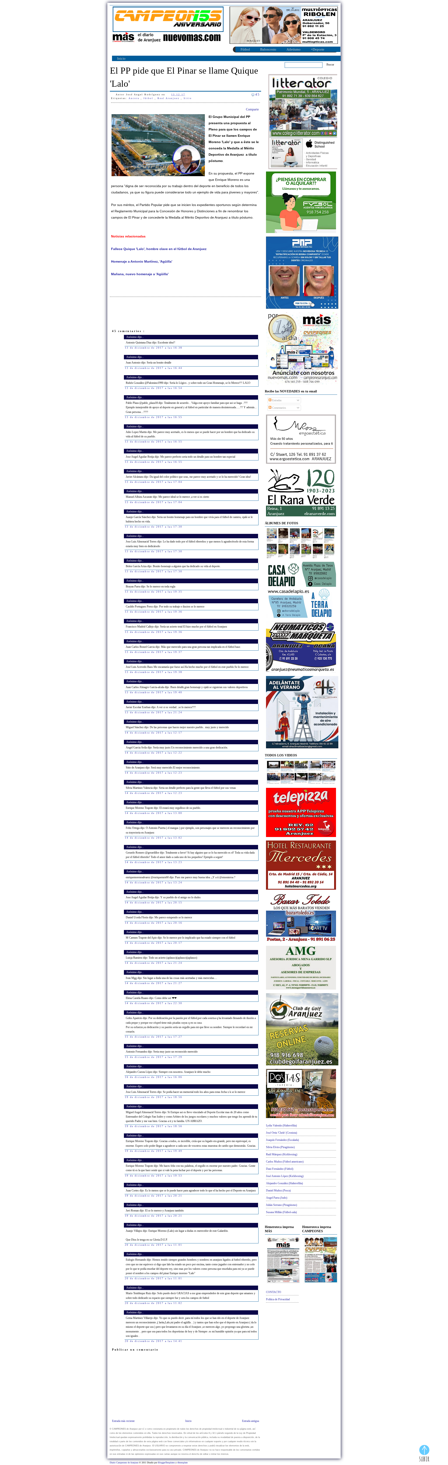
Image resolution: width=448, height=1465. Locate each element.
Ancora (135, 98)
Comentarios (278, 407)
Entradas (276, 400)
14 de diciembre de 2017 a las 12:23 (153, 772)
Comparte (252, 109)
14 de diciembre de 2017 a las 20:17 (153, 942)
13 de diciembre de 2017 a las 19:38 (153, 672)
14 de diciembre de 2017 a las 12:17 (153, 732)
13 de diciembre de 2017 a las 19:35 (153, 591)
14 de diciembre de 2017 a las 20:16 (153, 922)
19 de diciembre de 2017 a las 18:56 (153, 1097)
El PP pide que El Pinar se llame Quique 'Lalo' (184, 77)
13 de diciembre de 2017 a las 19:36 (153, 611)
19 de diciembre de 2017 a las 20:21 (153, 1195)
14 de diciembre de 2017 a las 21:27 (153, 983)
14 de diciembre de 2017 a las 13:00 (153, 813)
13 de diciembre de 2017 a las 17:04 (153, 481)
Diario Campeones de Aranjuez (124, 1462)
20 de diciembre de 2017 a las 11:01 (153, 1244)
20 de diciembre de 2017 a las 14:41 (153, 1341)
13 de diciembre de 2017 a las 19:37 (153, 652)
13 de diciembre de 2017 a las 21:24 (153, 712)
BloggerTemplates (166, 1462)
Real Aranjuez (169, 98)
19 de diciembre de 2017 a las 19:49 (153, 1150)
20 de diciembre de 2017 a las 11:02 (153, 1303)
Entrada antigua (250, 1421)
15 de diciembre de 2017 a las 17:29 (153, 1057)
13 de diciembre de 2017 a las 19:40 (153, 692)
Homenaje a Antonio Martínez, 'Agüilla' (141, 261)
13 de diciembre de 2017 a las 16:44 (153, 368)
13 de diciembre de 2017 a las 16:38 (153, 347)
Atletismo (294, 49)
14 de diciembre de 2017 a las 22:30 (153, 1003)
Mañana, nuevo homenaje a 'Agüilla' (139, 274)
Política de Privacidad (278, 1299)
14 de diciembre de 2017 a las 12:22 (153, 752)
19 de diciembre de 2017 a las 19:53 (153, 1175)
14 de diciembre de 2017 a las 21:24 (153, 962)
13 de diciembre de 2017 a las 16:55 (153, 417)
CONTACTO (273, 1292)
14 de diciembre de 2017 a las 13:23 (153, 862)
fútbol (149, 98)
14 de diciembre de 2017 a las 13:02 (153, 837)
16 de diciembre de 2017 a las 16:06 (153, 1077)
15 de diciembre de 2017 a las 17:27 (153, 1036)
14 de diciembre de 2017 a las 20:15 (153, 902)
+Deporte (317, 49)
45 (257, 94)
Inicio (121, 58)
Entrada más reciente (123, 1421)
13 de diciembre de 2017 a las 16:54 (153, 388)
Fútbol (245, 49)
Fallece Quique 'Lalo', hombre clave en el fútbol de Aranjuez (158, 249)
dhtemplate (182, 1462)
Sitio (188, 98)
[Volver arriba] (424, 1454)
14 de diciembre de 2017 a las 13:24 (153, 882)
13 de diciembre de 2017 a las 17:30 (153, 526)
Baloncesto (268, 49)
